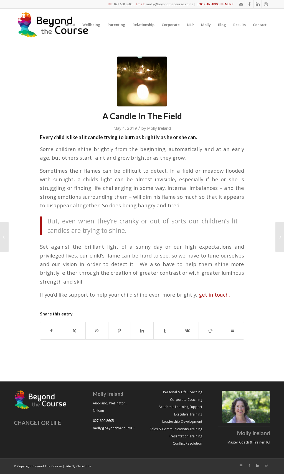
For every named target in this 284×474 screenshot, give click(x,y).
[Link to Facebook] (249, 4)
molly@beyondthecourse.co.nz (169, 4)
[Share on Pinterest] (119, 330)
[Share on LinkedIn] (142, 330)
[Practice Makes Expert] (279, 237)
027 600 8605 (123, 4)
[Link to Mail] (241, 4)
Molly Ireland (159, 128)
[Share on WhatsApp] (97, 330)
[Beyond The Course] (52, 25)
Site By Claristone (78, 466)
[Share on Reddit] (210, 330)
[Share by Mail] (232, 330)
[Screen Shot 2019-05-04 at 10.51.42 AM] (142, 81)
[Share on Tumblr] (165, 330)
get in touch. (213, 294)
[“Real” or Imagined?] (4, 237)
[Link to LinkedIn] (257, 4)
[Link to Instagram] (266, 4)
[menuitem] (70, 25)
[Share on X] (74, 330)
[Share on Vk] (187, 330)
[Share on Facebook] (51, 330)
